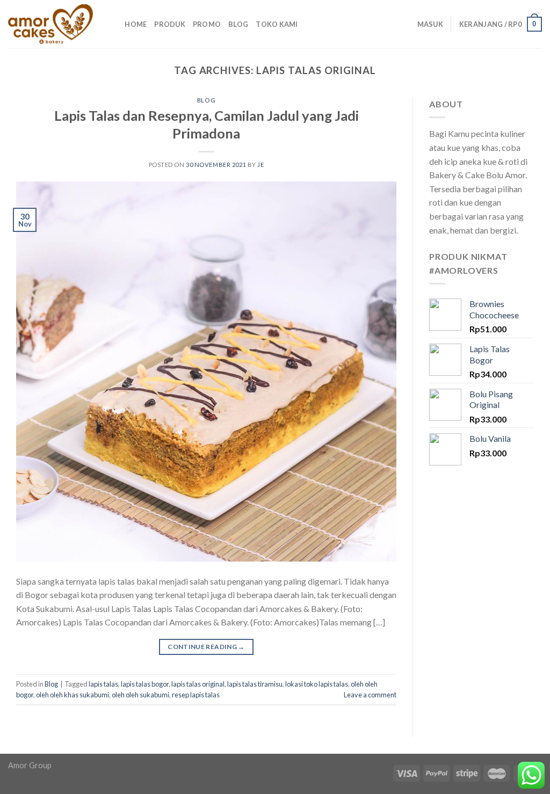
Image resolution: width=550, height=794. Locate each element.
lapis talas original (198, 684)
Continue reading (206, 647)
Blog (238, 24)
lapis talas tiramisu (255, 684)
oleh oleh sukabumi (140, 694)
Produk (169, 24)
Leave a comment (370, 694)
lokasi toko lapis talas (316, 684)
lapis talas (103, 684)
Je (260, 164)
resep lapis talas (196, 694)
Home (136, 24)
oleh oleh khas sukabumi (72, 694)
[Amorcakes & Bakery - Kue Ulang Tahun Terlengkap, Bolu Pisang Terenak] (50, 23)
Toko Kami (277, 24)
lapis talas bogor (145, 684)
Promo (207, 24)
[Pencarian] (113, 24)
